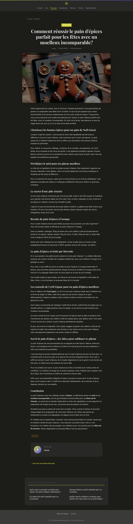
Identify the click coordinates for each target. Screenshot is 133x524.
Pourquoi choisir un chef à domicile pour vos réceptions (85, 491)
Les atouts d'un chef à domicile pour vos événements (44, 498)
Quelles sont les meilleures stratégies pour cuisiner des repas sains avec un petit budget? (86, 498)
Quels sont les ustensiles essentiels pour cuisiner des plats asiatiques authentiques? (45, 491)
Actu (46, 8)
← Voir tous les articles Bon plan (43, 463)
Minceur (73, 8)
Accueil (39, 8)
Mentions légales (62, 514)
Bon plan (54, 8)
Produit (80, 8)
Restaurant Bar (91, 8)
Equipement (63, 8)
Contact (73, 514)
